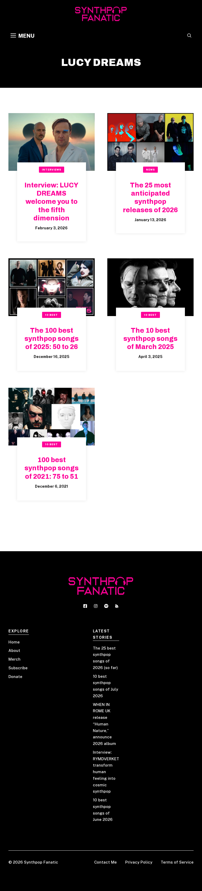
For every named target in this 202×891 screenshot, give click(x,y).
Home (14, 642)
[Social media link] (85, 606)
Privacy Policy (138, 862)
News (150, 169)
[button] (189, 36)
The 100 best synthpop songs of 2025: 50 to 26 (51, 339)
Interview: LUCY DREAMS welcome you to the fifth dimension (51, 202)
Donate (15, 676)
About (14, 650)
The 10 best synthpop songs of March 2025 (150, 339)
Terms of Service (177, 862)
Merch (14, 659)
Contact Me (105, 862)
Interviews (51, 169)
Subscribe (18, 668)
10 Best (51, 314)
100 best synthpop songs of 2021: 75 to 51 (51, 468)
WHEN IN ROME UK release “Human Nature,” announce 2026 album (104, 724)
